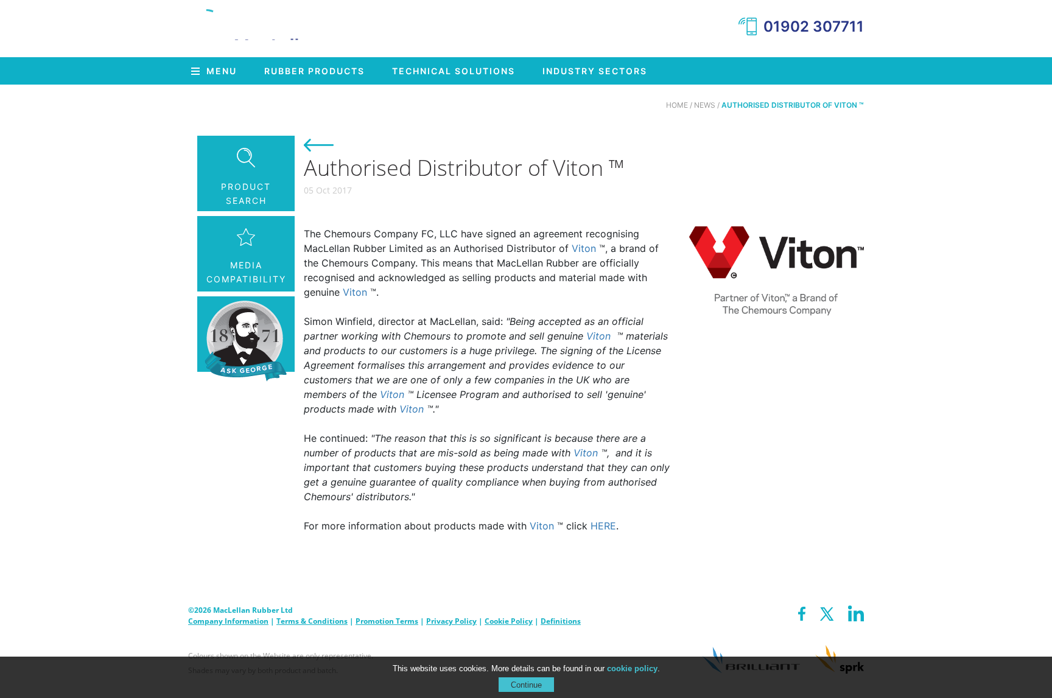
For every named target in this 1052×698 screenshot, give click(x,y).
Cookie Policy (509, 621)
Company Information (228, 621)
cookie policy (632, 668)
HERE (603, 526)
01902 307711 (813, 26)
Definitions (561, 621)
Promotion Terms (387, 621)
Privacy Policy (451, 621)
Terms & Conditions (312, 621)
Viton (584, 248)
